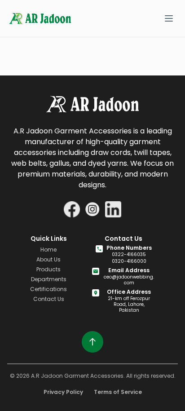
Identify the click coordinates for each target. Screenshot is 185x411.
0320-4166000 (129, 261)
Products (48, 269)
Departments (48, 279)
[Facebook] (72, 209)
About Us (48, 259)
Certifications (48, 289)
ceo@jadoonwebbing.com (129, 280)
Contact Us (48, 299)
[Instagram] (92, 209)
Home (48, 249)
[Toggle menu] (169, 18)
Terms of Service (118, 392)
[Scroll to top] (92, 342)
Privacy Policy (63, 392)
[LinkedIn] (113, 209)
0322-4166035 (129, 254)
